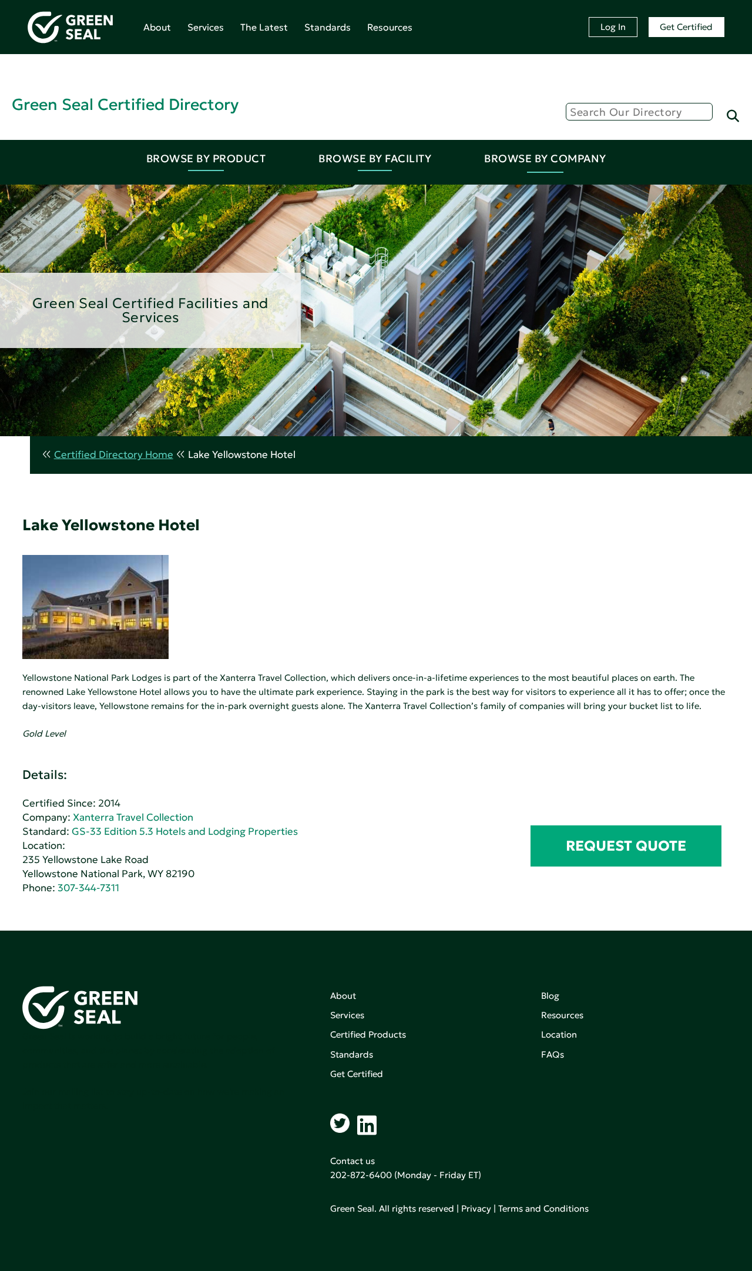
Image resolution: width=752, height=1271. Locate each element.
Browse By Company (545, 158)
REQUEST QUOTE (626, 846)
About (157, 27)
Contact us (352, 1160)
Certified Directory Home (113, 455)
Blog (550, 995)
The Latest (264, 27)
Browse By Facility (374, 158)
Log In (613, 26)
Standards (327, 27)
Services (205, 27)
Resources (389, 27)
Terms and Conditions (543, 1208)
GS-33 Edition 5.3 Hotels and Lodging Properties (185, 831)
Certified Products (368, 1034)
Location (559, 1034)
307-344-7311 (88, 888)
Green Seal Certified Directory (125, 104)
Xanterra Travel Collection (133, 817)
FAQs (552, 1054)
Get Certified (686, 26)
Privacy (476, 1208)
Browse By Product (206, 158)
